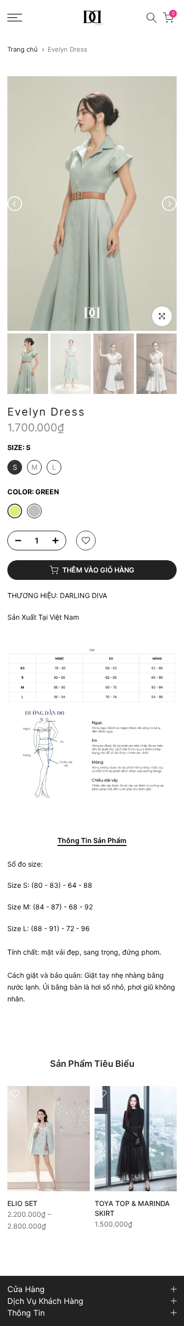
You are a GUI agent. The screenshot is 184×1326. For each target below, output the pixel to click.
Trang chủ (22, 49)
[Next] (169, 203)
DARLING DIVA (83, 595)
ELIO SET (22, 1203)
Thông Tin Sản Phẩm (92, 840)
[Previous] (14, 203)
